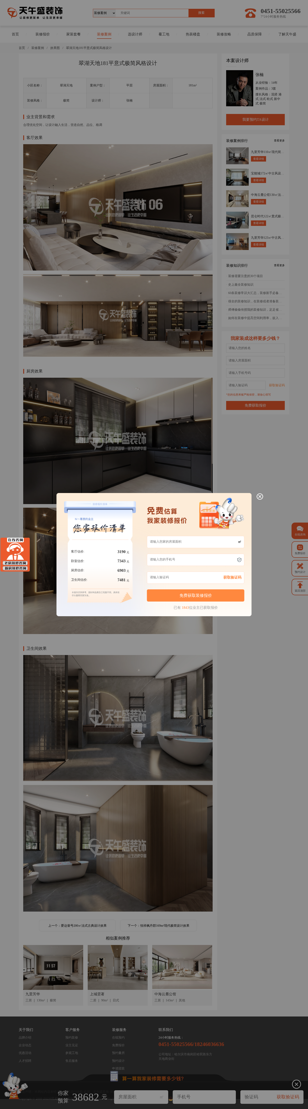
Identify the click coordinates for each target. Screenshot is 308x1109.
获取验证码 (232, 577)
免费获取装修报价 (195, 595)
